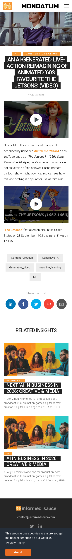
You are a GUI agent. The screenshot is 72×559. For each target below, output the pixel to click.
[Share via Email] (61, 304)
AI (16, 53)
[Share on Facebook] (23, 304)
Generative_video (19, 267)
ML (35, 277)
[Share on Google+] (49, 304)
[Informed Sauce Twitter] (32, 526)
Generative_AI (50, 257)
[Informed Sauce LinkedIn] (40, 526)
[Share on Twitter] (36, 304)
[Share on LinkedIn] (11, 304)
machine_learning (50, 267)
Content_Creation (22, 257)
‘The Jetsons (13, 230)
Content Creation (42, 53)
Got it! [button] (18, 552)
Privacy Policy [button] (15, 542)
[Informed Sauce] (7, 6)
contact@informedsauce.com (36, 517)
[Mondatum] (40, 6)
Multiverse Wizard (46, 151)
